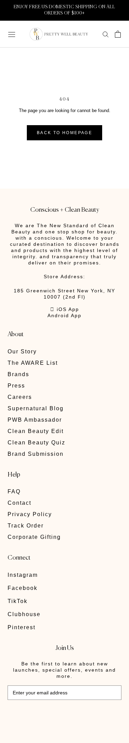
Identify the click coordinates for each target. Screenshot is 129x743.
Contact (19, 503)
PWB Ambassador (35, 420)
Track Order (26, 526)
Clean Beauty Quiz (36, 442)
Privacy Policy (30, 514)
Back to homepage (64, 132)
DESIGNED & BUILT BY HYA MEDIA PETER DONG (55, 715)
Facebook (22, 588)
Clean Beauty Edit (36, 431)
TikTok (18, 601)
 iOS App (64, 309)
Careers (20, 397)
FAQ (14, 491)
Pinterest (21, 627)
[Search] (106, 34)
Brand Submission (36, 454)
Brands (18, 374)
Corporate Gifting (34, 537)
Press (16, 386)
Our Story (22, 351)
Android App (64, 315)
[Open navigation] (11, 34)
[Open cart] (118, 34)
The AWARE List (33, 363)
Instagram (23, 575)
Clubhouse (24, 614)
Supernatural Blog (36, 408)
